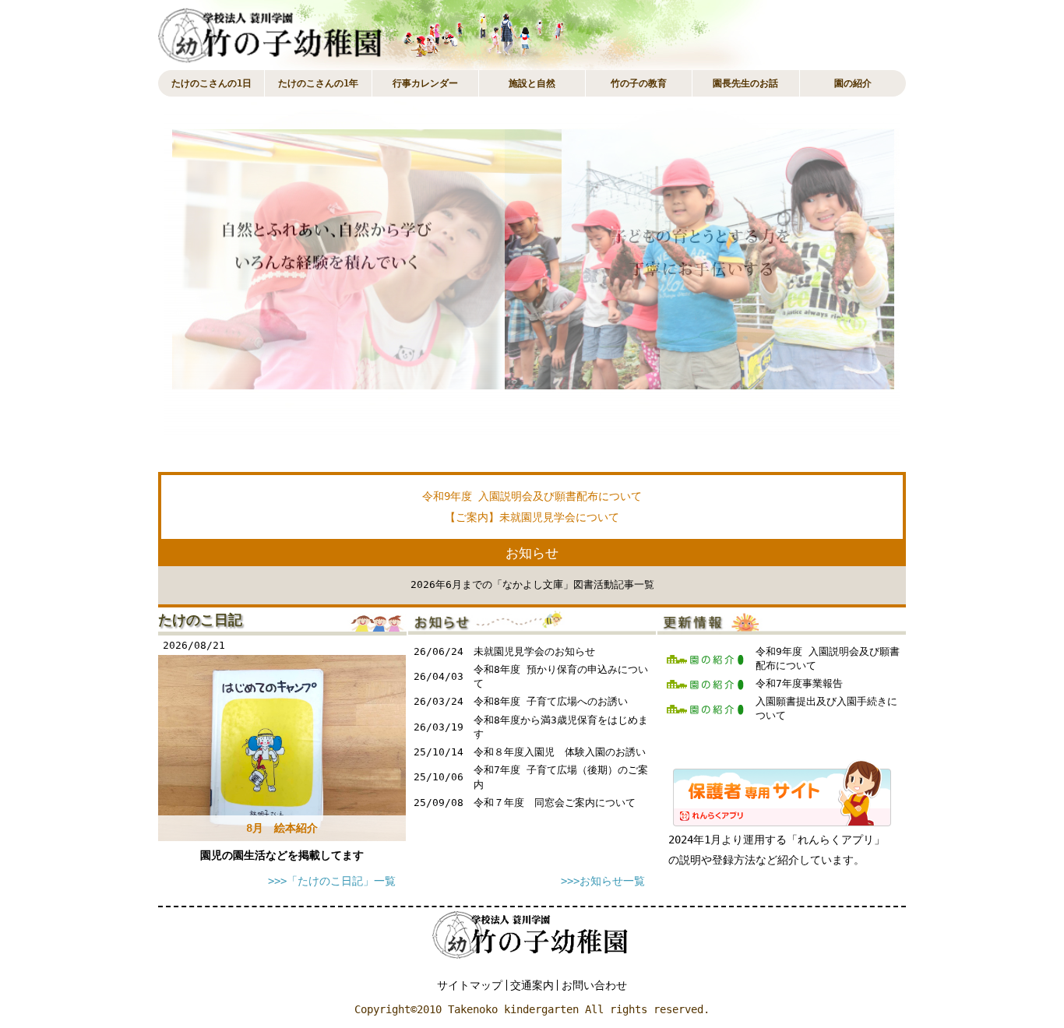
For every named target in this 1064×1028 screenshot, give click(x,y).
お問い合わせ (594, 985)
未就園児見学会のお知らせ (534, 651)
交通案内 (532, 985)
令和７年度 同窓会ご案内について (555, 802)
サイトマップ (469, 985)
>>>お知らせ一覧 (603, 881)
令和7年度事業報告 (799, 683)
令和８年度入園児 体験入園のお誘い (560, 752)
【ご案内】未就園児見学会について (532, 517)
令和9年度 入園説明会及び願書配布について (532, 496)
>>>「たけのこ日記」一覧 (332, 881)
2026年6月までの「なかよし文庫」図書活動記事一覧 (532, 584)
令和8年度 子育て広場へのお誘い (551, 701)
